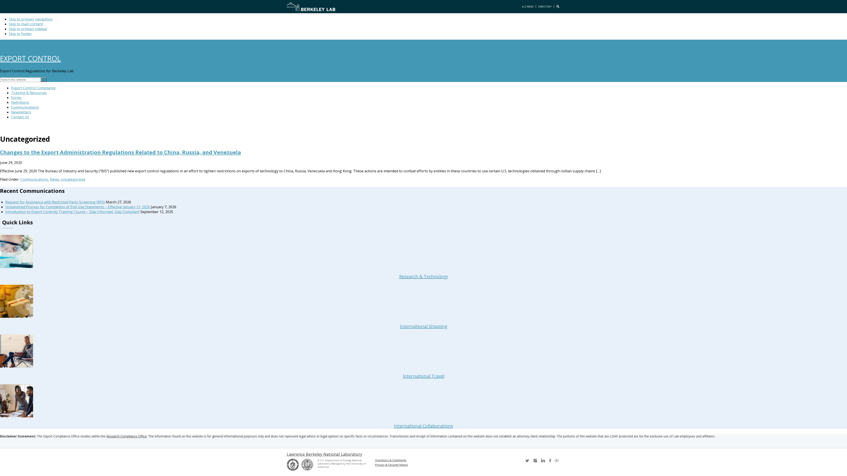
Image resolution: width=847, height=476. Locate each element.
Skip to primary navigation (31, 19)
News (54, 179)
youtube (557, 462)
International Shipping (423, 326)
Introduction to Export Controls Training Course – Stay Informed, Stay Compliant (72, 211)
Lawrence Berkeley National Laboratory (324, 454)
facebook (550, 462)
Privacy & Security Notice (391, 465)
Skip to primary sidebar (28, 28)
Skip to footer (20, 33)
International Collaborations (423, 426)
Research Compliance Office (126, 436)
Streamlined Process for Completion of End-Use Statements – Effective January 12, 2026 (77, 207)
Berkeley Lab (311, 6)
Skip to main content (26, 24)
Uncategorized (73, 179)
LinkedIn (542, 462)
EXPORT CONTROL (30, 58)
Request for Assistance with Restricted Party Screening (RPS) (55, 202)
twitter (527, 462)
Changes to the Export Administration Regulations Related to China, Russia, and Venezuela (120, 152)
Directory (545, 6)
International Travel (423, 376)
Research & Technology (423, 276)
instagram (535, 462)
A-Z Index (528, 6)
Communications (34, 179)
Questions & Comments (391, 460)
